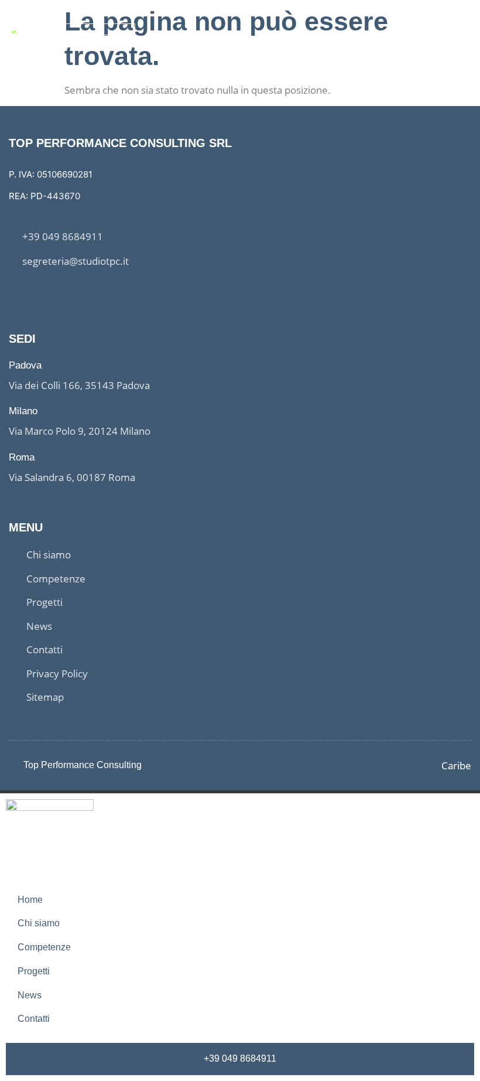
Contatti (34, 1019)
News (30, 995)
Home (30, 900)
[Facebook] (14, 291)
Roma (22, 457)
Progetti (34, 971)
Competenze (44, 947)
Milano (23, 411)
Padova (25, 365)
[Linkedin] (35, 291)
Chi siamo (39, 923)
